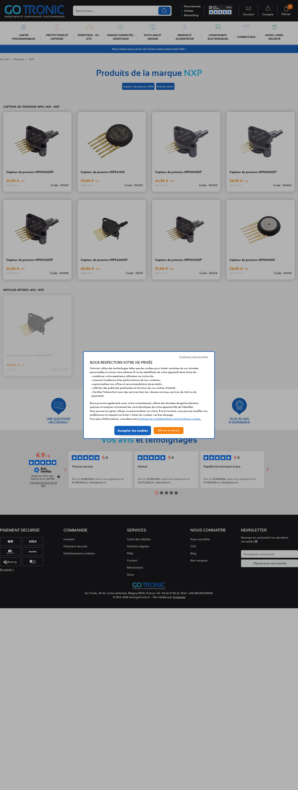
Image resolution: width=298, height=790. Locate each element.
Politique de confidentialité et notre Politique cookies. (170, 419)
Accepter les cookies (133, 430)
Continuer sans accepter (193, 356)
